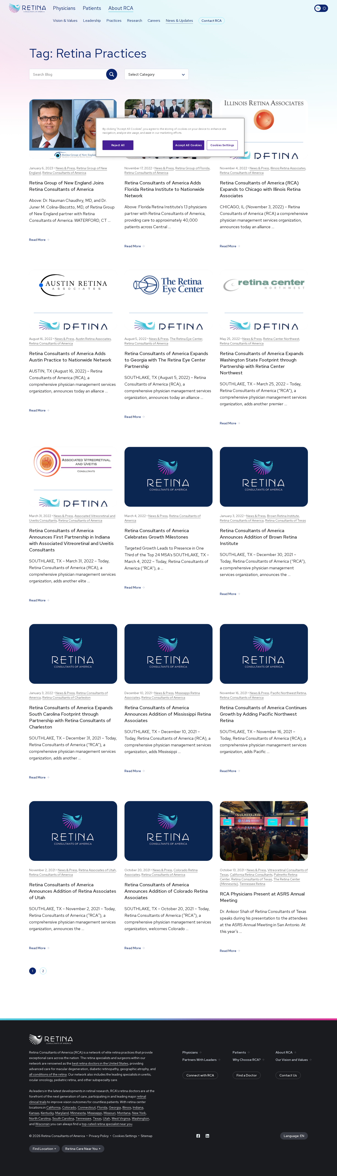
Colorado (69, 1107)
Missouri (110, 1113)
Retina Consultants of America (64, 173)
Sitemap (146, 1136)
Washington (140, 1118)
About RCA (284, 1052)
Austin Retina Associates (93, 339)
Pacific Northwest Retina (288, 693)
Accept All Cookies (188, 145)
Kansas (34, 1113)
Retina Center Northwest (281, 339)
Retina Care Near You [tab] (81, 1149)
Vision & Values (65, 20)
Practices (114, 20)
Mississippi (94, 1113)
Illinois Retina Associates (288, 168)
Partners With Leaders (199, 1060)
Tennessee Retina (252, 884)
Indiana (138, 1107)
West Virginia (121, 1118)
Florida (102, 1107)
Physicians (190, 1052)
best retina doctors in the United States (100, 1063)
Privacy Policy (99, 1136)
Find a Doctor (247, 1075)
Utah (106, 1118)
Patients (239, 1052)
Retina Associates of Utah (97, 870)
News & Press (65, 168)
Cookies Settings (222, 145)
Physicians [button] (64, 8)
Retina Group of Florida (192, 168)
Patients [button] (92, 8)
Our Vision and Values (292, 1060)
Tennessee (83, 1118)
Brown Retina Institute (283, 516)
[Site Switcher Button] (321, 8)
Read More (37, 240)
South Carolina (63, 1118)
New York (139, 1113)
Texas (97, 1118)
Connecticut (87, 1107)
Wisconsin (42, 1124)
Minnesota (78, 1113)
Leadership (92, 20)
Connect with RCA (200, 1075)
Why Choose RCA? (247, 1060)
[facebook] (198, 1136)
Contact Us (288, 1075)
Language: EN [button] (294, 1136)
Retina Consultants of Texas (285, 520)
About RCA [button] (120, 8)
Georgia (115, 1107)
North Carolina (40, 1118)
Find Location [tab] (43, 1149)
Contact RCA (212, 21)
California (53, 1107)
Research (134, 20)
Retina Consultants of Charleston (66, 697)
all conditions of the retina (48, 1074)
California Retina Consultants (251, 875)
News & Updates (179, 20)
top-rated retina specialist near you (107, 1124)
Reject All (118, 145)
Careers (154, 20)
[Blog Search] (111, 74)
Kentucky (47, 1113)
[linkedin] (207, 1136)
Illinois (126, 1107)
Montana (123, 1113)
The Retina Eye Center (186, 339)
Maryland (62, 1113)
